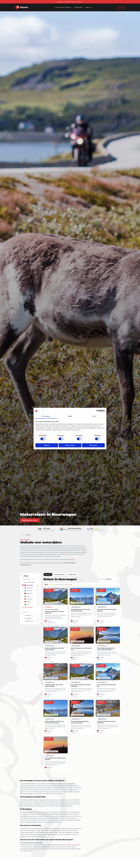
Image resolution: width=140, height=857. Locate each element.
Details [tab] (70, 416)
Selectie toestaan (70, 445)
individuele (68, 844)
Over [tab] (94, 416)
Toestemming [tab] (46, 416)
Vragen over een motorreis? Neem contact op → (70, 2)
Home (21, 534)
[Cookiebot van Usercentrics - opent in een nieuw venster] (97, 411)
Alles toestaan (93, 445)
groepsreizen (76, 844)
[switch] (61, 439)
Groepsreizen (78, 7)
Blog (73, 559)
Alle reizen (48, 574)
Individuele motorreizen (63, 7)
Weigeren (46, 445)
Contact (121, 7)
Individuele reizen (59, 574)
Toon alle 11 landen (27, 607)
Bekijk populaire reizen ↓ (30, 520)
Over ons (88, 7)
